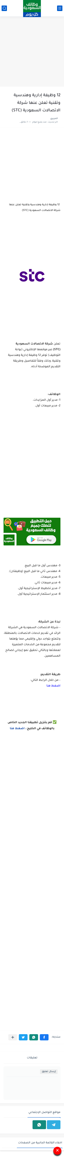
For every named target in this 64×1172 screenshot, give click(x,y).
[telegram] (53, 1124)
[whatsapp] (39, 1124)
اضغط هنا (53, 686)
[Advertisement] (32, 52)
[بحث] (4, 8)
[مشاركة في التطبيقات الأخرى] (12, 1037)
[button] (44, 1037)
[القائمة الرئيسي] (59, 8)
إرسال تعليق (49, 1071)
